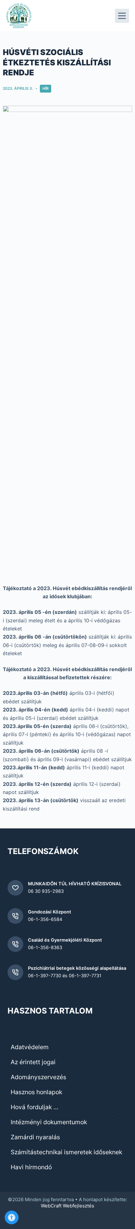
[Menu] (122, 16)
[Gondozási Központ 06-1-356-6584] (15, 916)
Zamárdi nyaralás (35, 1137)
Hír (45, 88)
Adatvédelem (30, 1047)
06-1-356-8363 (45, 947)
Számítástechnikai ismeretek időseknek (66, 1152)
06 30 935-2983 (46, 891)
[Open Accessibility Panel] (12, 1217)
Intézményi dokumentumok (49, 1122)
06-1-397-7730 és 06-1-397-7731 (64, 976)
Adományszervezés (38, 1077)
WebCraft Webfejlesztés (67, 1206)
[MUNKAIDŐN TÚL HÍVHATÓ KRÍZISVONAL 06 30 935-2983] (15, 888)
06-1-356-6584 (45, 919)
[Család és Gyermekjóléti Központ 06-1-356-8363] (15, 944)
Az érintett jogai (33, 1062)
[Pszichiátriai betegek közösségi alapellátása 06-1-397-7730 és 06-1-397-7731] (15, 972)
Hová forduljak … (34, 1107)
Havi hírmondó (31, 1167)
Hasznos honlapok (36, 1092)
